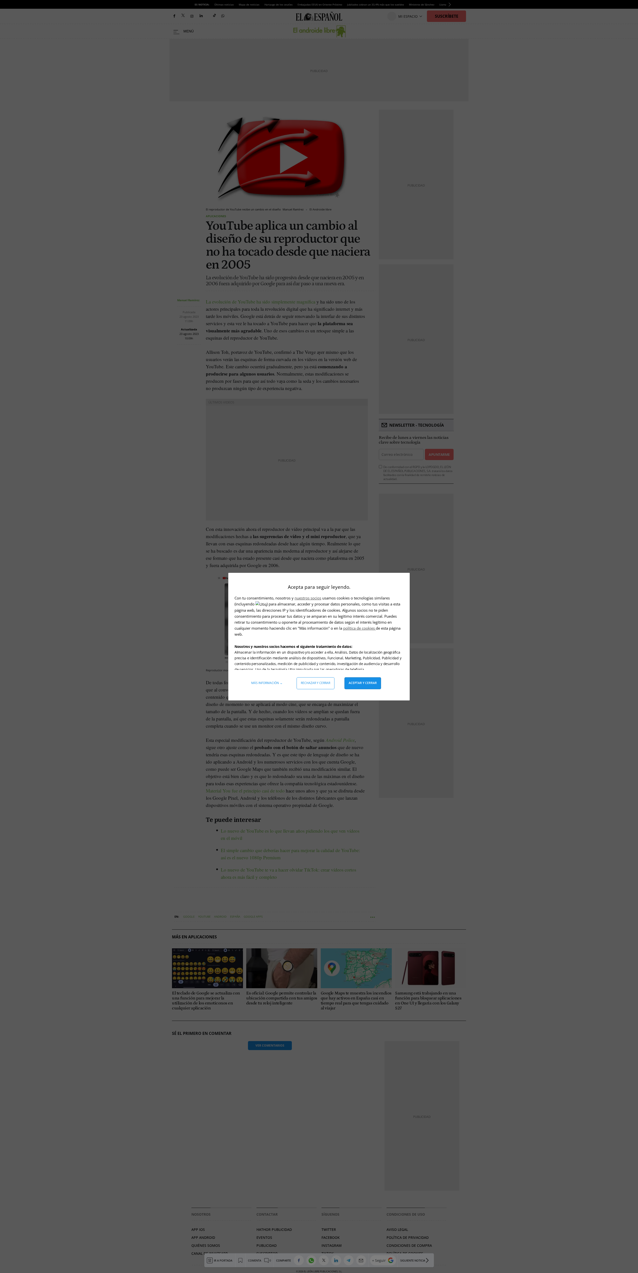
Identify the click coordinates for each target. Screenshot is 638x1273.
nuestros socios (308, 597)
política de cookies (359, 628)
